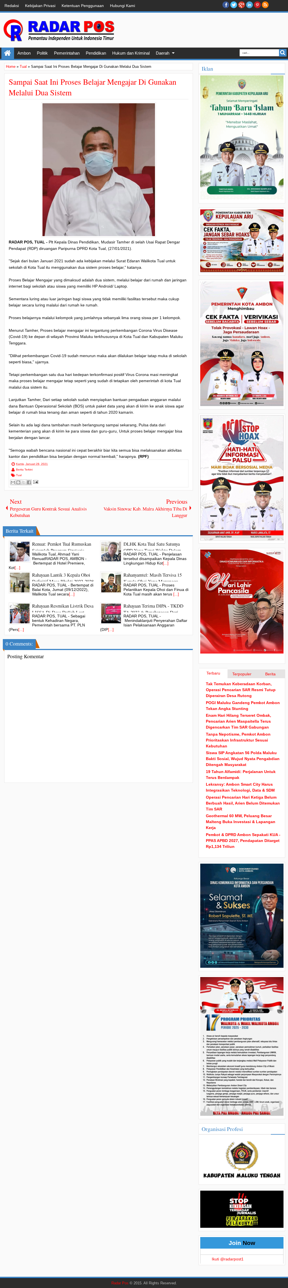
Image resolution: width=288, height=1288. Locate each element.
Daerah (162, 53)
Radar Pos (120, 1283)
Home (7, 53)
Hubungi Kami (122, 5)
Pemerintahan (67, 53)
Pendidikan (96, 53)
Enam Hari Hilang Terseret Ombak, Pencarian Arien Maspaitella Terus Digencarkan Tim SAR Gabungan (238, 721)
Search (283, 53)
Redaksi (11, 5)
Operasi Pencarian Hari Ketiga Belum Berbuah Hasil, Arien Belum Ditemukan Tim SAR (243, 803)
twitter (233, 4)
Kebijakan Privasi (40, 5)
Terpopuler (241, 674)
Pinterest (257, 4)
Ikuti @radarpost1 (228, 1259)
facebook (225, 4)
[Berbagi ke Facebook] (29, 482)
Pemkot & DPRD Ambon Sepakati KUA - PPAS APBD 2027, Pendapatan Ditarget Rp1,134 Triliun (243, 840)
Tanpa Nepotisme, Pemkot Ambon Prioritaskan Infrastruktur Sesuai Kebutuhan (238, 740)
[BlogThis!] (18, 482)
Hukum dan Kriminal (131, 53)
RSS (265, 4)
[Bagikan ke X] (23, 482)
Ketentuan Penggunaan (83, 5)
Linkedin (249, 4)
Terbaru (213, 673)
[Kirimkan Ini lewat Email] (13, 482)
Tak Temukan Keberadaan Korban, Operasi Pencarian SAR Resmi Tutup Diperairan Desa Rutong (241, 690)
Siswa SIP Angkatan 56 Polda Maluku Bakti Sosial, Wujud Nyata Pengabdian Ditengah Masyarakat (243, 759)
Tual (19, 475)
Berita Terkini (24, 469)
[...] (17, 567)
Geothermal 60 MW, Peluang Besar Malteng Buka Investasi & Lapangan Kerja (240, 822)
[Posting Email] (35, 481)
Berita (270, 674)
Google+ (241, 4)
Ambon (24, 53)
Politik (42, 53)
